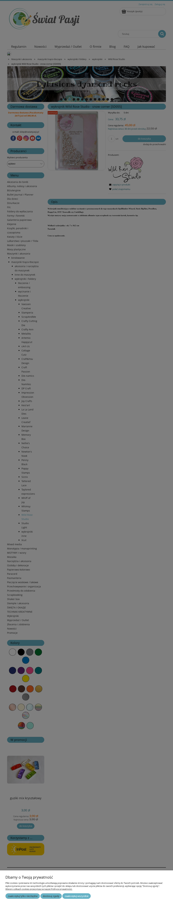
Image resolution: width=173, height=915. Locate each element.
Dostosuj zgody (51, 896)
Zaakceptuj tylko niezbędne (23, 896)
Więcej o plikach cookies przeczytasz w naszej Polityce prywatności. (38, 889)
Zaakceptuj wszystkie (77, 896)
